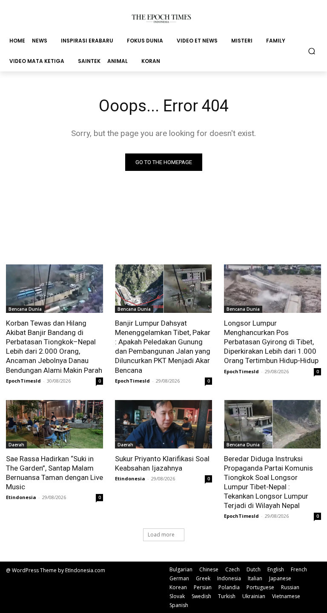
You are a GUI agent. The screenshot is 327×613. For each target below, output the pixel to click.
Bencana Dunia (25, 309)
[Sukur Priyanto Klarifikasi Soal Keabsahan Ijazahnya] (163, 424)
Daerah (16, 445)
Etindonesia (21, 497)
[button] (312, 51)
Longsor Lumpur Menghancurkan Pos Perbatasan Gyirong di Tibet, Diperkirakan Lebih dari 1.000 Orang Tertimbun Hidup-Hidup (272, 342)
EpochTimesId (23, 380)
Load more (161, 534)
